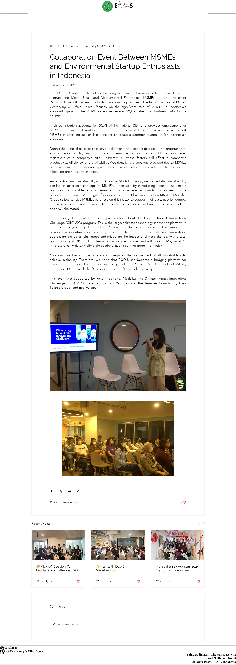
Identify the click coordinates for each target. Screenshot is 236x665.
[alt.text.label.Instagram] (118, 652)
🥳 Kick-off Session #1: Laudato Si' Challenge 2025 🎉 (57, 568)
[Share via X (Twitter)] (60, 491)
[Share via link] (78, 491)
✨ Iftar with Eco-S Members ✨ (110, 568)
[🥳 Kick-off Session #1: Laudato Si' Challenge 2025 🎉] (58, 545)
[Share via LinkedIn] (69, 491)
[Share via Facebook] (51, 491)
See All (201, 523)
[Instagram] (118, 648)
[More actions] (184, 46)
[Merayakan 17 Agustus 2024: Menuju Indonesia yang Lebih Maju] (177, 545)
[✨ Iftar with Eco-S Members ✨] (118, 545)
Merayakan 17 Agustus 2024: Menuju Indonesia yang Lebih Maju (177, 568)
